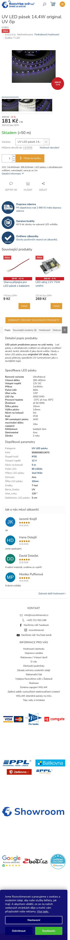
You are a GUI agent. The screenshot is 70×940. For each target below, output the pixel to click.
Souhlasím (48, 931)
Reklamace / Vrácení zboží (33, 657)
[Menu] (62, 4)
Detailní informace (11, 173)
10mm (35, 481)
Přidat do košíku (32, 158)
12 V (34, 460)
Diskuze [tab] (57, 330)
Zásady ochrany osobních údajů (33, 670)
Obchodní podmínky (33, 665)
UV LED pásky (40, 448)
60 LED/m (37, 469)
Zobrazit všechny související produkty (33, 320)
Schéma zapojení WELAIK (33, 687)
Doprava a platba (34, 653)
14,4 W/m (37, 473)
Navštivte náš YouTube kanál (36, 635)
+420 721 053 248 (36, 620)
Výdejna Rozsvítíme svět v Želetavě (33, 678)
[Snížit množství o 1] (13, 160)
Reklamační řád (34, 674)
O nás (34, 661)
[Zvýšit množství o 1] (13, 156)
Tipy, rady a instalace (34, 700)
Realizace (34, 683)
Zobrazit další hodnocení (51, 593)
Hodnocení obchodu (33, 648)
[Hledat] (44, 4)
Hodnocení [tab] (44, 330)
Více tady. (43, 911)
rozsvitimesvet (36, 630)
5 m (34, 464)
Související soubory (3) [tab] (25, 330)
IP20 (34, 456)
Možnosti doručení (49, 147)
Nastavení (34, 920)
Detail (24, 306)
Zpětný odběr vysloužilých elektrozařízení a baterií (34, 691)
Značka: (12, 37)
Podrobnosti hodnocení (46, 34)
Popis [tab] (8, 330)
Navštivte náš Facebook (36, 625)
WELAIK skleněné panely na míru (33, 695)
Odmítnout (18, 931)
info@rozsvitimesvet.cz (36, 615)
